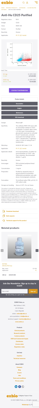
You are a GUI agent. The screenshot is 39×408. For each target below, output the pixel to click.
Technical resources (19, 358)
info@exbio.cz (24, 316)
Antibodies (22, 7)
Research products (11, 7)
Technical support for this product (16, 220)
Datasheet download (12, 211)
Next (37, 251)
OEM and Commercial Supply (19, 339)
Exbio (2, 7)
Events (19, 373)
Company (19, 367)
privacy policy (29, 295)
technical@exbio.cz (25, 319)
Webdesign (25, 404)
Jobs (19, 375)
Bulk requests (10, 216)
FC (36, 270)
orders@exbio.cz (22, 313)
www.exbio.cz (19, 322)
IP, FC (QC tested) (21, 35)
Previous (2, 251)
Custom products (19, 336)
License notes (19, 344)
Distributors (19, 341)
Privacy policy (19, 381)
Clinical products (19, 330)
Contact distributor (19, 90)
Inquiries (19, 356)
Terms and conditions (19, 378)
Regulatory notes (19, 347)
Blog (19, 370)
